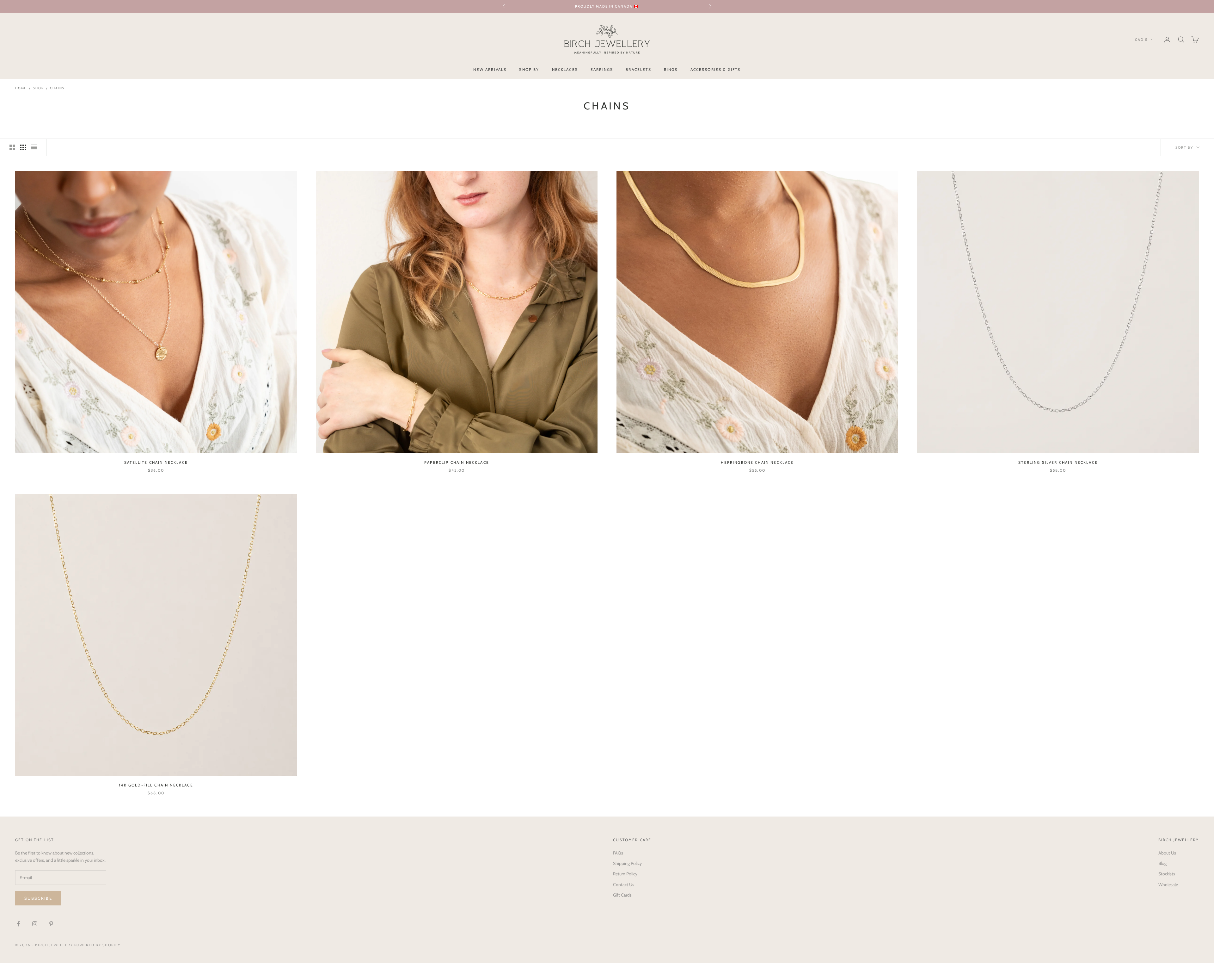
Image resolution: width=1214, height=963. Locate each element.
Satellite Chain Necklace (156, 462)
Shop (38, 88)
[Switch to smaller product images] (23, 147)
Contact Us (623, 884)
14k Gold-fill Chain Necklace (156, 785)
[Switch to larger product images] (12, 147)
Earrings (602, 69)
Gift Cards (622, 895)
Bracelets (638, 69)
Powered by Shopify (97, 945)
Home (21, 88)
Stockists (1166, 874)
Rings (671, 69)
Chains (57, 88)
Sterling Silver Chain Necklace (1058, 462)
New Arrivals (489, 69)
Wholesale (1168, 884)
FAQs (618, 853)
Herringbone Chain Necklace (757, 462)
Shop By (529, 69)
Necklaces (565, 69)
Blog (1162, 863)
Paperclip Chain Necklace (456, 462)
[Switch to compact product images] (34, 147)
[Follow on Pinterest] (51, 924)
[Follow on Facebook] (18, 924)
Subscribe (38, 898)
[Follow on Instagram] (35, 924)
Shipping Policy (627, 863)
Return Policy (625, 874)
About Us (1167, 853)
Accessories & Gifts (715, 69)
